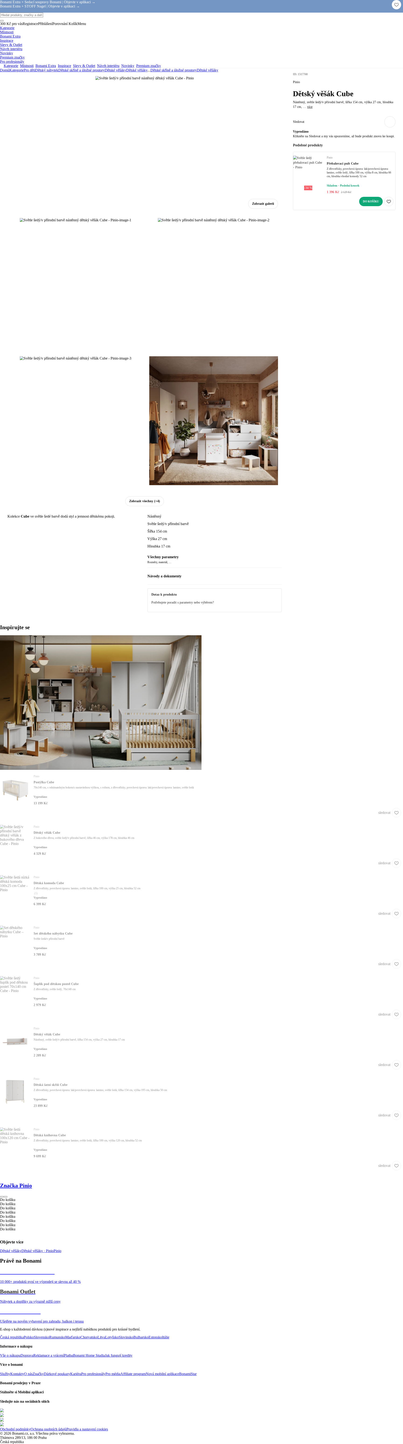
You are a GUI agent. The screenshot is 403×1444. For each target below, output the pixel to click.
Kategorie (16, 70)
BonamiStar (188, 1374)
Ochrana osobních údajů (48, 1429)
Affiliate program (133, 1374)
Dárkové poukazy (57, 1374)
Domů (4, 70)
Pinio (57, 1251)
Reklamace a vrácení (48, 1355)
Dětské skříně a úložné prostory (81, 70)
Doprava (27, 1355)
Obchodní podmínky (15, 1429)
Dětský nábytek (46, 70)
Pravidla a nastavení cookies (87, 1429)
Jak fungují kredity (118, 1355)
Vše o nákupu (10, 1355)
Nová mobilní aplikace (162, 1374)
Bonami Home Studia (89, 1355)
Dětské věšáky (137, 70)
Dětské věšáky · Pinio (37, 1251)
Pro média (112, 1374)
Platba (68, 1355)
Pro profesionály (93, 1374)
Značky (38, 1374)
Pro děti (29, 70)
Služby (5, 1374)
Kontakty (17, 1374)
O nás (28, 1374)
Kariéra (75, 1374)
